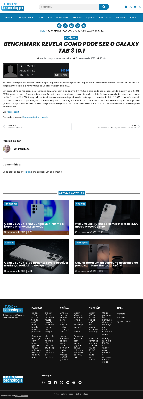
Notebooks (62, 17)
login (28, 171)
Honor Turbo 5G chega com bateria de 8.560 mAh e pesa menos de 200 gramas (64, 348)
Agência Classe (21, 396)
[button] (59, 25)
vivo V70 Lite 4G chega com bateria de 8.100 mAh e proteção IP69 (65, 322)
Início (42, 30)
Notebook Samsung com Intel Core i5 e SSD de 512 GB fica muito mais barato (93, 349)
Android (9, 17)
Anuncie (121, 317)
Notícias (77, 17)
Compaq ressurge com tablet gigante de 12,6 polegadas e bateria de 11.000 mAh (37, 347)
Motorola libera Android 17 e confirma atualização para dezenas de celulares (51, 347)
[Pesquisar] (104, 7)
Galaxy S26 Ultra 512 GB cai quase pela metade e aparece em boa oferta (106, 350)
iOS (50, 17)
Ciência (134, 17)
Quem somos (124, 321)
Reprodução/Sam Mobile (35, 117)
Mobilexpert (13, 111)
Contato (121, 313)
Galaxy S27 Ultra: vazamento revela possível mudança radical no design (51, 322)
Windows (121, 17)
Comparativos (25, 17)
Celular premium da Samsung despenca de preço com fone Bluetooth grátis (107, 323)
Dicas (41, 17)
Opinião (90, 17)
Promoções (105, 17)
